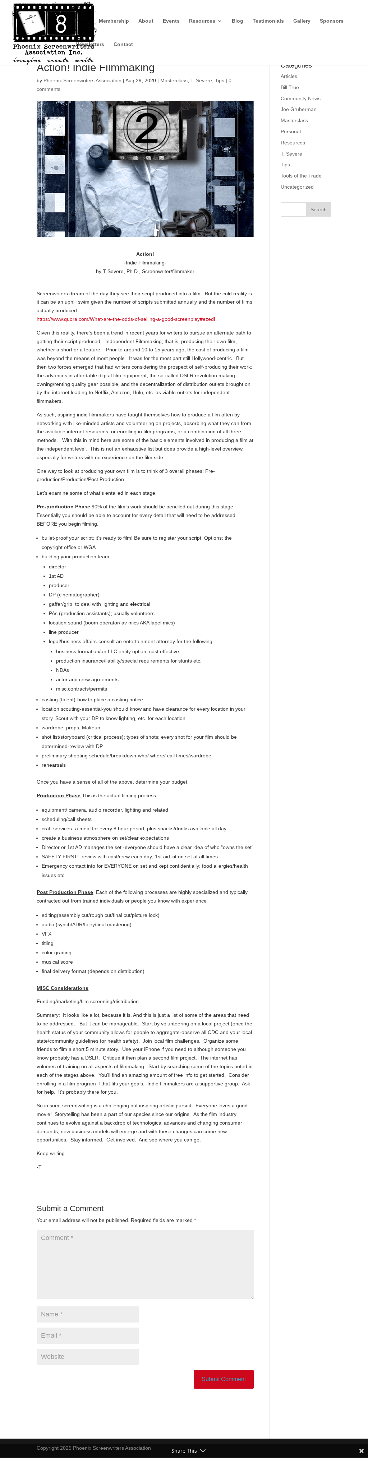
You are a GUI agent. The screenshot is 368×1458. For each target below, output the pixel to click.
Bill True (290, 87)
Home (82, 21)
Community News (301, 98)
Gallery (301, 21)
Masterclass (174, 80)
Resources (202, 21)
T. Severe (201, 80)
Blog (237, 21)
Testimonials (268, 21)
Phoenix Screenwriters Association (82, 80)
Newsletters (89, 44)
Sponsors (332, 21)
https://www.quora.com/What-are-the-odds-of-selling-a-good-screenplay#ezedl (126, 319)
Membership (114, 21)
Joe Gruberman (299, 109)
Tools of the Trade (301, 176)
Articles (289, 76)
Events (171, 21)
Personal (291, 131)
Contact (123, 44)
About (145, 21)
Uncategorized (297, 187)
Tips (219, 80)
